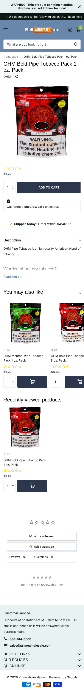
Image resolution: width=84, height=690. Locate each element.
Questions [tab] (41, 557)
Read (11, 276)
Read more (75, 16)
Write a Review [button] (44, 536)
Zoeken (76, 44)
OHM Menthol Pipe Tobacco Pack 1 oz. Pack (23, 358)
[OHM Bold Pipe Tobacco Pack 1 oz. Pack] (25, 427)
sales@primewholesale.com (30, 645)
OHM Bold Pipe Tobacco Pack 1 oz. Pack (24, 462)
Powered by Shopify (63, 677)
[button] (14, 183)
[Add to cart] (32, 381)
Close (79, 6)
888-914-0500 (20, 639)
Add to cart (49, 187)
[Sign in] (70, 30)
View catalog (5, 30)
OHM (7, 76)
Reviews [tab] (14, 557)
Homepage (10, 56)
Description (12, 240)
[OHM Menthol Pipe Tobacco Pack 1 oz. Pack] (25, 323)
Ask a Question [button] (44, 547)
